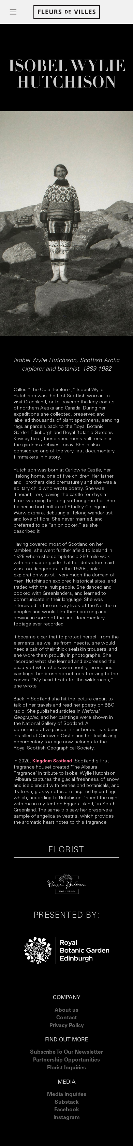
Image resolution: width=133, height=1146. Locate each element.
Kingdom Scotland (52, 761)
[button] (13, 12)
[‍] (66, 1126)
